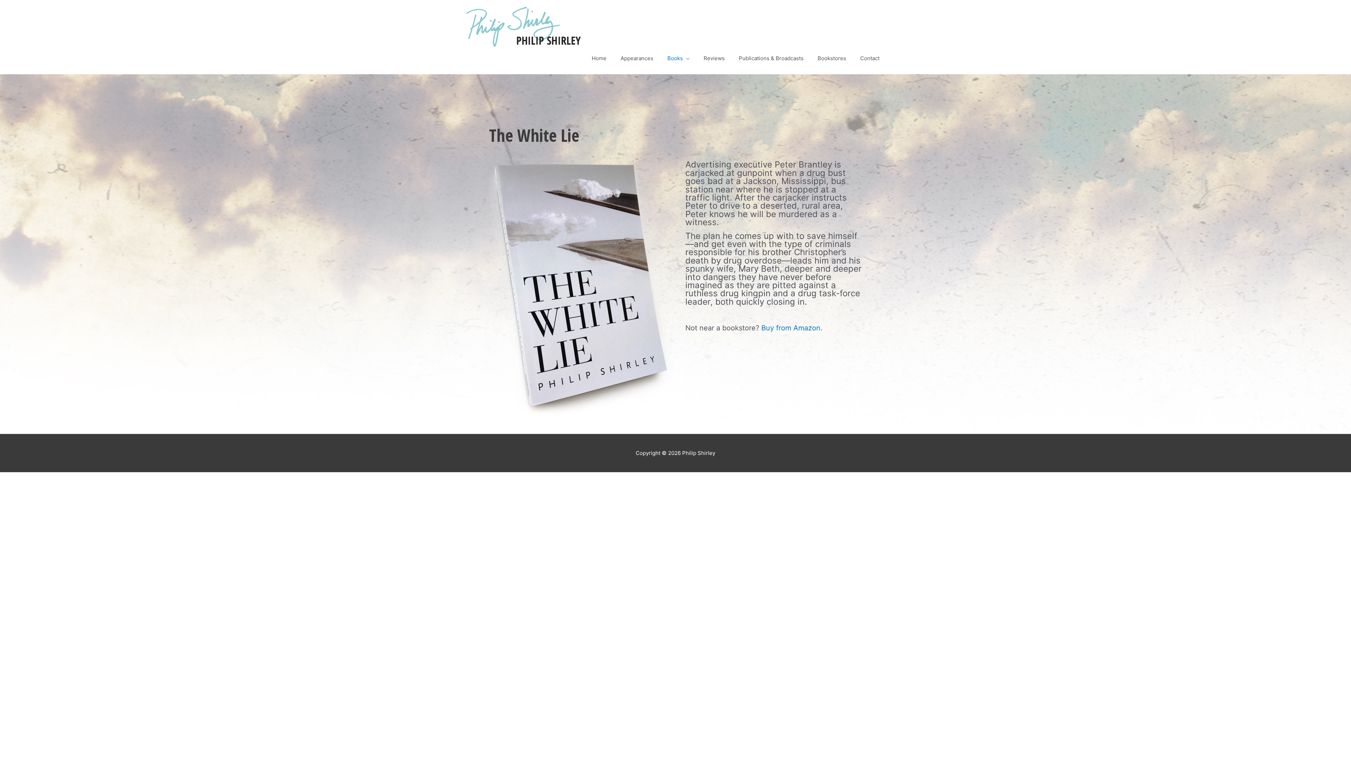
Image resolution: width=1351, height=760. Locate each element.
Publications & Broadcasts (771, 58)
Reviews (714, 58)
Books (675, 58)
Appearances (637, 58)
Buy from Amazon (790, 328)
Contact (870, 58)
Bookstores (832, 58)
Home (599, 58)
